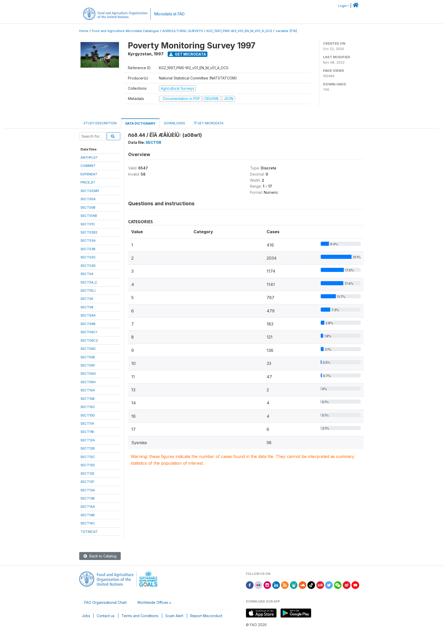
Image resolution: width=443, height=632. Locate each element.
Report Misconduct (206, 616)
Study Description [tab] (100, 123)
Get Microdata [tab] (210, 123)
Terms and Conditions (140, 616)
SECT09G (88, 373)
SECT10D (87, 415)
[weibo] (346, 585)
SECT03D (88, 265)
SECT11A (87, 423)
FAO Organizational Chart (105, 602)
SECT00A (88, 199)
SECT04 (86, 274)
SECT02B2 (88, 232)
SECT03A (88, 240)
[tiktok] (311, 585)
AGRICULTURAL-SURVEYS (182, 31)
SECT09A (88, 315)
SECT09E (87, 357)
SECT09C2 (89, 340)
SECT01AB (88, 215)
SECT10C (87, 407)
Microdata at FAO (169, 14)
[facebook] (250, 585)
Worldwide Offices (152, 602)
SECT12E (87, 473)
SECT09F (87, 365)
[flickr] (258, 585)
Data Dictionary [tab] (140, 123)
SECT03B (87, 249)
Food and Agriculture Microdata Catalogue (125, 31)
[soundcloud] (302, 585)
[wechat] (338, 585)
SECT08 (86, 307)
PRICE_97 (87, 182)
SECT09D (88, 348)
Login (342, 6)
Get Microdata (190, 54)
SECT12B (87, 448)
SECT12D (87, 465)
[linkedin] (276, 585)
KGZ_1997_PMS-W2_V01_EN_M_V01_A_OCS (239, 31)
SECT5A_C (88, 282)
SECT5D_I (88, 290)
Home (83, 31)
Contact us (106, 616)
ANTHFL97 (88, 157)
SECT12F (87, 482)
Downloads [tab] (174, 123)
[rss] (285, 585)
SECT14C (87, 523)
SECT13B (87, 498)
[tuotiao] (320, 585)
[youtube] (355, 585)
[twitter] (329, 585)
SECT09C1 (88, 332)
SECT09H (88, 382)
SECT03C (88, 257)
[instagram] (267, 585)
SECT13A (87, 490)
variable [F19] (286, 31)
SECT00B (87, 207)
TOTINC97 (88, 531)
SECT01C (87, 224)
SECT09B (87, 324)
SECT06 (86, 299)
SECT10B (87, 398)
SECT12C (87, 457)
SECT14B (87, 515)
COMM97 (87, 166)
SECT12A (87, 440)
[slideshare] (294, 585)
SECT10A (87, 390)
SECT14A (87, 506)
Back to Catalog (102, 556)
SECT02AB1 (89, 191)
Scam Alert (174, 616)
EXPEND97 (88, 174)
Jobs (86, 616)
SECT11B (87, 432)
